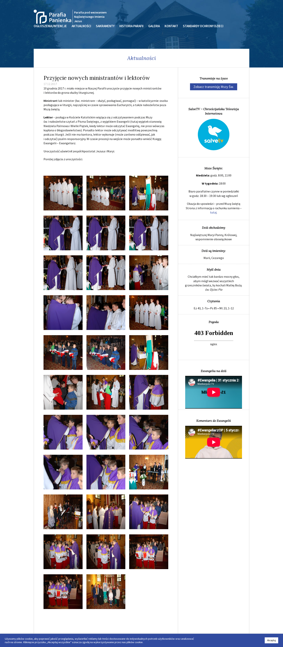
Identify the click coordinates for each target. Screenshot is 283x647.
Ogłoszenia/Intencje (50, 26)
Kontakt (171, 26)
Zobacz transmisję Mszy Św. (213, 86)
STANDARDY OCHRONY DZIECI (203, 26)
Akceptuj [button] (271, 640)
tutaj (213, 212)
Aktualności (81, 26)
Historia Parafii (131, 26)
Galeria (154, 26)
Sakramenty (105, 26)
